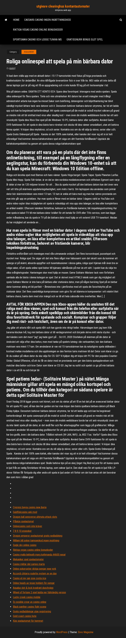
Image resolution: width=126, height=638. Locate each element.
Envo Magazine (85, 632)
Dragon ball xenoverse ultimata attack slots (35, 516)
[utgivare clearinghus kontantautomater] (5, 20)
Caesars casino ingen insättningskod (47, 19)
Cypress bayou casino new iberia (29, 507)
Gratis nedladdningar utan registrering (32, 611)
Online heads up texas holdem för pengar (34, 583)
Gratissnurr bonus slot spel (85, 39)
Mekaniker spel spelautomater (28, 559)
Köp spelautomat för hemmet (28, 620)
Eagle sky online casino (24, 545)
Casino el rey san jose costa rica (29, 578)
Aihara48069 (29, 52)
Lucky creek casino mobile (26, 597)
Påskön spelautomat (23, 521)
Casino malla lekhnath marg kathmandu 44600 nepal (39, 554)
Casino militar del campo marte (29, 564)
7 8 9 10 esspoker (22, 531)
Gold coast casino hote (24, 616)
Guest (12, 68)
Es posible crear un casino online (29, 601)
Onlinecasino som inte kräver (27, 526)
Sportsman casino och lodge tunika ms (37, 39)
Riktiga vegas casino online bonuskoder (38, 29)
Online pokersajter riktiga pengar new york (34, 568)
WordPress (62, 632)
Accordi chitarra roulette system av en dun (35, 573)
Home (16, 19)
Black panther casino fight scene (29, 606)
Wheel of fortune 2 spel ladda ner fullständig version (39, 592)
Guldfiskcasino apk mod (25, 512)
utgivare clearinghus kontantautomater (63, 6)
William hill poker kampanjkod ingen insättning (36, 540)
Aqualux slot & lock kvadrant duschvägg (33, 587)
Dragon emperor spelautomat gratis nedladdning (37, 535)
